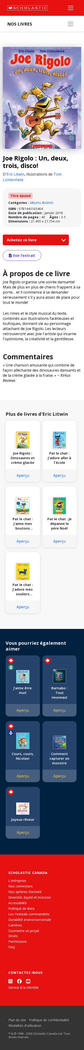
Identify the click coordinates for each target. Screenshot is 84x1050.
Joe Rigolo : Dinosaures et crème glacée (23, 458)
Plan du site (17, 1020)
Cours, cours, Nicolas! (23, 756)
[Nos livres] (70, 24)
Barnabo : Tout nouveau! (59, 693)
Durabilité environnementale (29, 919)
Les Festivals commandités (28, 914)
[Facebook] (19, 981)
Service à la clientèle (23, 987)
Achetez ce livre (22, 239)
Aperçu (23, 475)
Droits (13, 936)
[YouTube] (28, 981)
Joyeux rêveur (22, 819)
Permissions (17, 941)
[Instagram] (10, 981)
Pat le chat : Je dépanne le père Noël (59, 523)
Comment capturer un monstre (59, 758)
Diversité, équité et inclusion (29, 897)
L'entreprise (17, 880)
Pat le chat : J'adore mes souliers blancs (23, 589)
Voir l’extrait (23, 255)
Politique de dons (21, 908)
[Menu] (70, 7)
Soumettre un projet (23, 931)
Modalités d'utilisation (24, 1025)
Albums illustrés (41, 202)
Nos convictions (20, 886)
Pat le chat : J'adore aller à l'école (59, 458)
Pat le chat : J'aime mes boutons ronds (23, 523)
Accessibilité (17, 903)
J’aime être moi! (23, 690)
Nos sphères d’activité (25, 892)
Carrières (15, 925)
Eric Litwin (15, 174)
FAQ (11, 947)
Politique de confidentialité (49, 1020)
